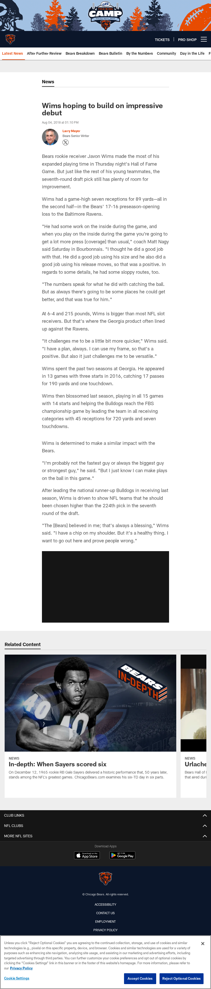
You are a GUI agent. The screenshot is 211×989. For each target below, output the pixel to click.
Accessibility (105, 904)
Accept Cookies (140, 978)
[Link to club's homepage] (10, 37)
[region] (105, 962)
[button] (105, 587)
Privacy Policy (105, 930)
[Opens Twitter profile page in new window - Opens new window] (66, 142)
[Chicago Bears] (105, 879)
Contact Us (105, 913)
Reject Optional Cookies (181, 978)
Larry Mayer (71, 131)
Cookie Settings (16, 978)
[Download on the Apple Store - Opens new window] (87, 855)
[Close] (202, 943)
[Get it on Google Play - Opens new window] (122, 857)
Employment (105, 921)
